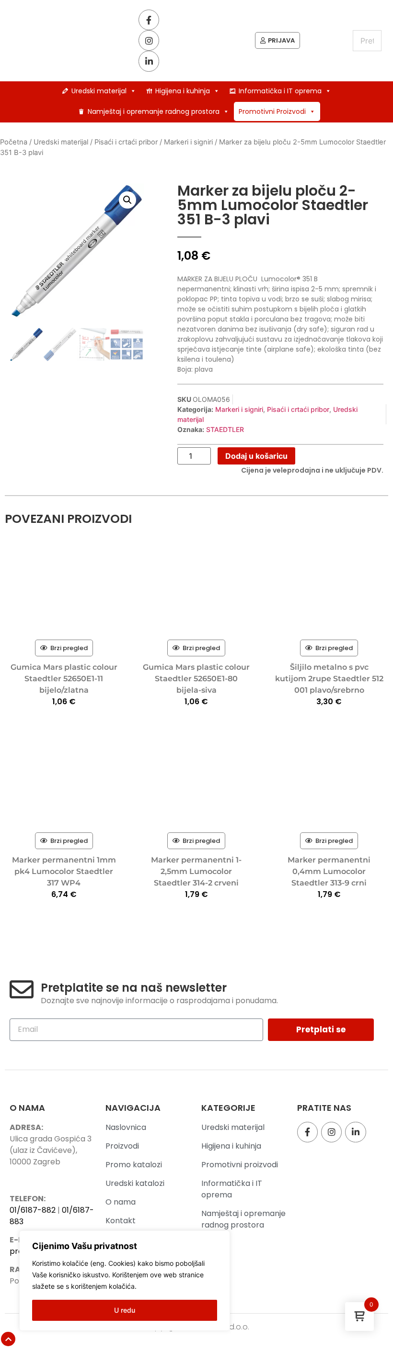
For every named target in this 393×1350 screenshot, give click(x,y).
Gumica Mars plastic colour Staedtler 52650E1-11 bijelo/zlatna (64, 679)
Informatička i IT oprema (280, 91)
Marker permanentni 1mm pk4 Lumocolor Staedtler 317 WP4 (64, 871)
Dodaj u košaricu (256, 456)
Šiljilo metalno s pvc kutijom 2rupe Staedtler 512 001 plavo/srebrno (329, 679)
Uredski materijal (99, 91)
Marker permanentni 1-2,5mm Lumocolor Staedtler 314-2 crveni (196, 871)
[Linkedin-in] (149, 61)
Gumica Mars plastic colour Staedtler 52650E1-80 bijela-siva (196, 679)
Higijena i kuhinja (182, 91)
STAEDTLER (225, 429)
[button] (127, 200)
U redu (124, 1310)
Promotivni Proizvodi (272, 111)
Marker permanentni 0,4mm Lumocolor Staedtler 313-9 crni (329, 871)
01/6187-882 (33, 1210)
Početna (13, 142)
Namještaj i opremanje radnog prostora (154, 111)
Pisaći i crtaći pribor (126, 142)
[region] (124, 1280)
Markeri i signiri (188, 142)
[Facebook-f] (149, 20)
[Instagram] (149, 40)
